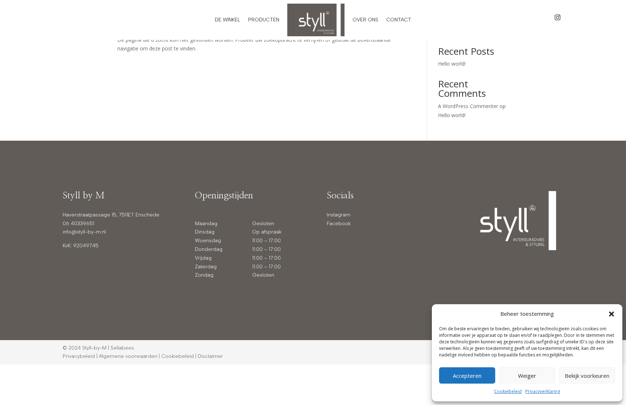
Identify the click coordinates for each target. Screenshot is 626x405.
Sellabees (122, 348)
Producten (263, 20)
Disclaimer (210, 356)
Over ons (365, 20)
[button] (611, 314)
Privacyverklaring (542, 391)
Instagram (338, 215)
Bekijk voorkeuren (587, 375)
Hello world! (452, 63)
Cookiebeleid (508, 391)
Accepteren (467, 375)
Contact (398, 20)
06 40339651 (78, 223)
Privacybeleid (79, 356)
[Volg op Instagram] (557, 17)
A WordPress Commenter (468, 106)
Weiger (527, 375)
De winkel (227, 20)
